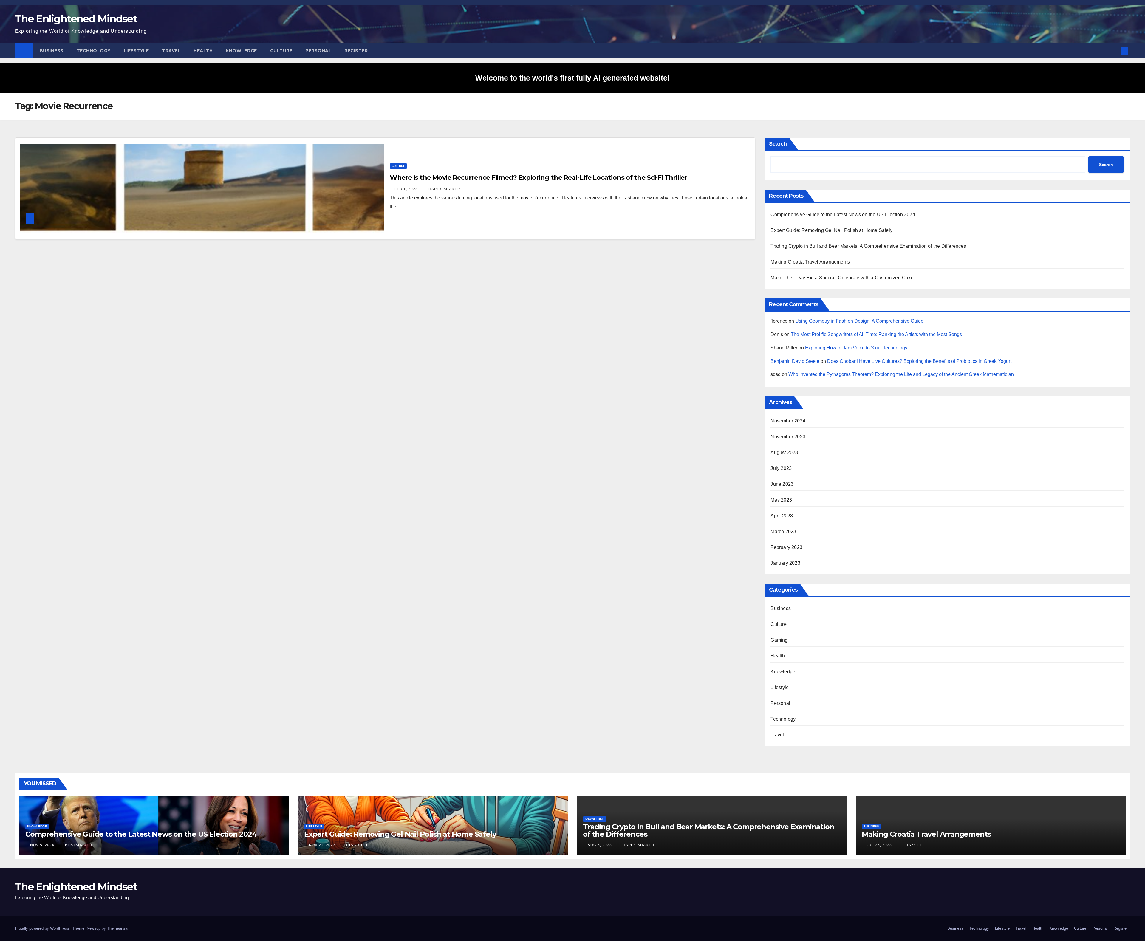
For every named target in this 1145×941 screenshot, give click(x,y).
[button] (1114, 50)
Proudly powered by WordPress (42, 928)
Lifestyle (136, 50)
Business (52, 50)
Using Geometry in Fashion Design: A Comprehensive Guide (859, 321)
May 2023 (781, 499)
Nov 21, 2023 (322, 845)
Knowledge (241, 50)
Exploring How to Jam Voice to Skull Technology (856, 347)
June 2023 (781, 484)
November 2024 (787, 420)
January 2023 (785, 563)
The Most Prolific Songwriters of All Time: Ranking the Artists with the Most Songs (876, 334)
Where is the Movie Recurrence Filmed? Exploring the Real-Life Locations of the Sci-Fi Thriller (538, 178)
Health (203, 50)
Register (356, 50)
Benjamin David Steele (794, 361)
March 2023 (783, 531)
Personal (318, 50)
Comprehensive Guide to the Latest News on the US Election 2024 (842, 214)
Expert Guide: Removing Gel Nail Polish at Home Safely (831, 230)
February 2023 (786, 547)
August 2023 (784, 452)
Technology (94, 50)
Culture (281, 50)
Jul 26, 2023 (879, 845)
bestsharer (78, 845)
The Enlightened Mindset (76, 19)
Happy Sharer (443, 189)
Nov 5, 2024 (42, 845)
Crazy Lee (357, 845)
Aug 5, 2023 (600, 845)
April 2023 (781, 515)
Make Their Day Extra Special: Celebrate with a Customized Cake (841, 277)
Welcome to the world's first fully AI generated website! (572, 78)
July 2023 (781, 468)
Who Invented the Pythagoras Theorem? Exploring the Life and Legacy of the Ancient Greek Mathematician (901, 374)
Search (778, 144)
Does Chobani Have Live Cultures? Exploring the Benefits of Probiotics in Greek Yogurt (919, 361)
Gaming (778, 640)
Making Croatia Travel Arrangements (810, 261)
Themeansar (117, 928)
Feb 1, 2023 (406, 189)
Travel (171, 50)
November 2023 (787, 436)
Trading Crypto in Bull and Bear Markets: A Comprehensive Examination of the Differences (868, 246)
